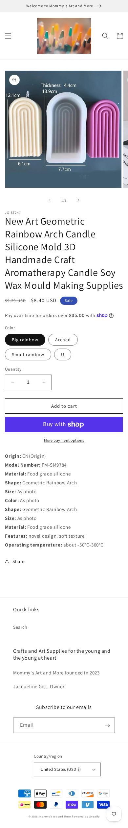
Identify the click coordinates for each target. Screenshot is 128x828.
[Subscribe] (107, 725)
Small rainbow (28, 354)
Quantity (13, 369)
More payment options (64, 440)
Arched (63, 340)
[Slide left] (49, 200)
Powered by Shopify (86, 816)
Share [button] (18, 561)
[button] (8, 36)
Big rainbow (25, 340)
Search (20, 627)
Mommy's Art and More (55, 816)
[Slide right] (78, 200)
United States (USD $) (61, 769)
